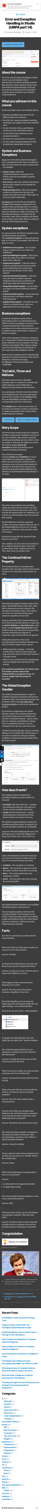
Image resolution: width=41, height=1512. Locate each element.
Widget (7, 1439)
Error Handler (21, 1279)
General (5, 1462)
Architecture (9, 1444)
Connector (8, 1433)
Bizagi (4, 1425)
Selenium (6, 1496)
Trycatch (8, 420)
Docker (5, 1456)
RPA (17, 14)
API (5, 1427)
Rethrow (22, 1282)
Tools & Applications (12, 1416)
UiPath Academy (25, 1284)
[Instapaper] (2, 760)
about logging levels (27, 420)
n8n (3, 1476)
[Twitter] (2, 748)
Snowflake (6, 1499)
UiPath (22, 14)
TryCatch (16, 1284)
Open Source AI (10, 1410)
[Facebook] (2, 752)
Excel (4, 1459)
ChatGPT (7, 1404)
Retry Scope (30, 1282)
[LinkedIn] (2, 756)
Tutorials (7, 1419)
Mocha (6, 1470)
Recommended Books (11, 1485)
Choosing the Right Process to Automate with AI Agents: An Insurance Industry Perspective (20, 1385)
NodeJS (5, 1479)
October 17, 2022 (31, 32)
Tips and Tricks (10, 1436)
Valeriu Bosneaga (15, 32)
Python (5, 1482)
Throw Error (8, 1284)
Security (5, 1493)
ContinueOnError (10, 1279)
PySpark (7, 1453)
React (6, 1473)
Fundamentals (10, 1447)
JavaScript (6, 1468)
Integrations (9, 1450)
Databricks (6, 1442)
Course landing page (13, 44)
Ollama (7, 1407)
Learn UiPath (15, 1282)
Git (3, 1465)
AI (3, 1399)
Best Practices (10, 1430)
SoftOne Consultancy (16, 1508)
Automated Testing (10, 1422)
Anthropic (8, 1401)
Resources (8, 1413)
